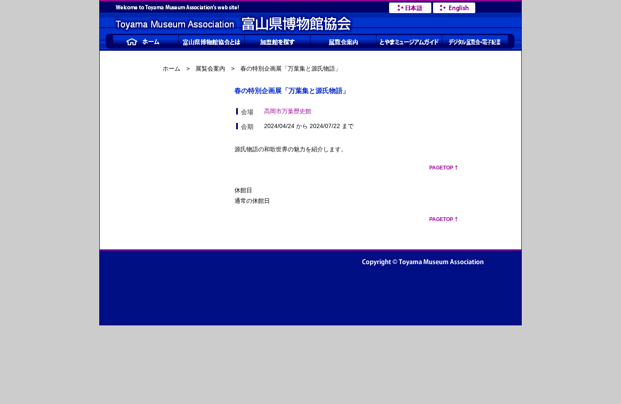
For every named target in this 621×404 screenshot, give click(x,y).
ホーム (171, 68)
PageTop (441, 168)
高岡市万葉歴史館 (287, 111)
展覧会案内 (210, 68)
